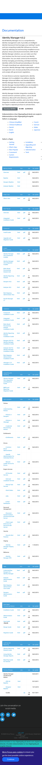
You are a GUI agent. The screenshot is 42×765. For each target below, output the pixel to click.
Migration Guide (8, 633)
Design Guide (7, 627)
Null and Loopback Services (8, 479)
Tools (27, 152)
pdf (24, 172)
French (36, 122)
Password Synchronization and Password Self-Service (8, 515)
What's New (13, 147)
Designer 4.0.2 (7, 281)
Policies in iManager (7, 421)
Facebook (2, 715)
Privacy (22, 736)
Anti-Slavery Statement (33, 734)
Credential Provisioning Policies (7, 427)
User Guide (6, 621)
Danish (11, 127)
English (11, 132)
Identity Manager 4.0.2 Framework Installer (8, 255)
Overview (6, 172)
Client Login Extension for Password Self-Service (8, 524)
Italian (36, 127)
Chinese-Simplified (15, 122)
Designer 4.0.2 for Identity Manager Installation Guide (8, 342)
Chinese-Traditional (15, 125)
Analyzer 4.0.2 (7, 287)
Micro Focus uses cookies (12, 752)
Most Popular (13, 150)
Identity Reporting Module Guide (8, 649)
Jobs (7, 496)
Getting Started (11, 143)
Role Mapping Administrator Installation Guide (8, 356)
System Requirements (14, 156)
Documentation (13, 30)
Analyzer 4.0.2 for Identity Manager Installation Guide (8, 349)
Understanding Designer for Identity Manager (8, 571)
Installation (29, 142)
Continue (10, 759)
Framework (13, 152)
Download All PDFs (10, 109)
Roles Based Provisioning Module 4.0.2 (7, 270)
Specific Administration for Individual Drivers (8, 456)
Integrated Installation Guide (8, 219)
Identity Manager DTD (7, 557)
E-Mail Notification (6, 502)
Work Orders (9, 490)
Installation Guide (8, 610)
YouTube (2, 719)
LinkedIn (8, 715)
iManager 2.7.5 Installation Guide (8, 363)
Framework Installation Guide (8, 313)
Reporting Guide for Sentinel (8, 660)
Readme (5, 178)
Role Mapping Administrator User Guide (7, 586)
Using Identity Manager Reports (8, 655)
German (36, 125)
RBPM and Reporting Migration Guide (8, 389)
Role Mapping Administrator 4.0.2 (8, 293)
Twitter (13, 715)
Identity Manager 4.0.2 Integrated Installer (8, 262)
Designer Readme (8, 182)
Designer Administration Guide (7, 594)
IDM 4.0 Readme (6, 682)
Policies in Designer (7, 415)
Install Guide (7, 232)
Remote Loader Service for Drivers (8, 463)
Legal (20, 734)
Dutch (11, 130)
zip (24, 692)
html (18, 172)
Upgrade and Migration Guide (8, 239)
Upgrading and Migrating (31, 146)
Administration (31, 150)
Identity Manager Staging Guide (8, 546)
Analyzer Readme (8, 186)
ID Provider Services (7, 474)
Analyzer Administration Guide (7, 579)
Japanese (37, 130)
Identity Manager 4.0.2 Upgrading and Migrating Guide (8, 381)
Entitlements (9, 437)
